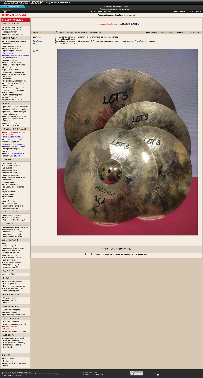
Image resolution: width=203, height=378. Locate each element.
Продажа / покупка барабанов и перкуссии (116, 15)
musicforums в (13, 156)
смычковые (8, 180)
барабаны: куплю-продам (14, 220)
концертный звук (10, 204)
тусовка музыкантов (11, 166)
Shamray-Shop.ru (10, 274)
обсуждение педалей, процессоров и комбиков (13, 235)
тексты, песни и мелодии (13, 90)
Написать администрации (93, 374)
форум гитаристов (11, 229)
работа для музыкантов (13, 34)
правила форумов (10, 326)
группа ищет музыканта (13, 30)
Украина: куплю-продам (13, 288)
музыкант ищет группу (12, 27)
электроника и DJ (10, 267)
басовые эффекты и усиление (16, 55)
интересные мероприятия (14, 149)
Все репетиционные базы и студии (115, 6)
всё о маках (8, 196)
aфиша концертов (11, 142)
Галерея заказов (10, 300)
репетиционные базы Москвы (16, 107)
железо (6, 199)
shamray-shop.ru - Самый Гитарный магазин (13, 339)
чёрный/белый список (12, 100)
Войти (198, 11)
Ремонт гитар (9, 303)
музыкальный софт (11, 192)
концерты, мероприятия (13, 187)
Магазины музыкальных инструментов (115, 9)
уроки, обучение (10, 114)
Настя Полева (9, 359)
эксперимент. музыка (12, 262)
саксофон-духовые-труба (14, 177)
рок (4, 243)
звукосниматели (10, 58)
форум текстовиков (11, 173)
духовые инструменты (12, 70)
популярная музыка (11, 265)
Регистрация (179, 11)
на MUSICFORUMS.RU (117, 24)
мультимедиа (8, 194)
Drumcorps (38, 37)
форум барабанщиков (12, 215)
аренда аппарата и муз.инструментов (11, 124)
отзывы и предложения (13, 322)
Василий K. (8, 361)
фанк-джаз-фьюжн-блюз (13, 248)
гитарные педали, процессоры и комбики (12, 50)
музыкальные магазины (13, 137)
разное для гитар (10, 60)
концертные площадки (12, 139)
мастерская (8, 163)
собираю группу (10, 32)
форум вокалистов (11, 170)
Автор (35, 32)
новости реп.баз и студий (14, 146)
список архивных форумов (14, 331)
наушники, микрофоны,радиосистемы (14, 80)
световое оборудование (13, 88)
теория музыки (9, 182)
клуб (5, 189)
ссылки (6, 329)
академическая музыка (13, 258)
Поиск (190, 11)
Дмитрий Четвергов (11, 310)
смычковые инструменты (13, 72)
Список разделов (12, 20)
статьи (6, 151)
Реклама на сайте (90, 373)
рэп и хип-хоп (9, 260)
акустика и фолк (10, 255)
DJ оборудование (10, 67)
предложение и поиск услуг (14, 116)
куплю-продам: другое (12, 95)
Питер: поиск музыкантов (14, 286)
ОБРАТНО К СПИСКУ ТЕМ (116, 249)
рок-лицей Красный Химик (14, 315)
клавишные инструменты (14, 65)
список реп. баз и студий (13, 144)
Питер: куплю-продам (12, 281)
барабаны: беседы (11, 217)
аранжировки (8, 92)
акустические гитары (12, 46)
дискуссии (7, 168)
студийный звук (9, 201)
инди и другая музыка (12, 250)
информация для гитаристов (15, 227)
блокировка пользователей (14, 324)
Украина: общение (11, 291)
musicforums (13, 153)
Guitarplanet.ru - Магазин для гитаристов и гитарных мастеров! (15, 345)
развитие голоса (10, 312)
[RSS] (6, 12)
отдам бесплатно (10, 97)
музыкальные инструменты (14, 41)
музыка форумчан (10, 185)
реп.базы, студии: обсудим (14, 112)
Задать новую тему (14, 15)
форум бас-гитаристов (12, 232)
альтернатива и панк (12, 253)
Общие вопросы (10, 298)
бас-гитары (8, 53)
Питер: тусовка (9, 284)
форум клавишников (11, 175)
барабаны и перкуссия (12, 62)
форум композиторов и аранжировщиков (13, 207)
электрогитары (9, 44)
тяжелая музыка (10, 246)
